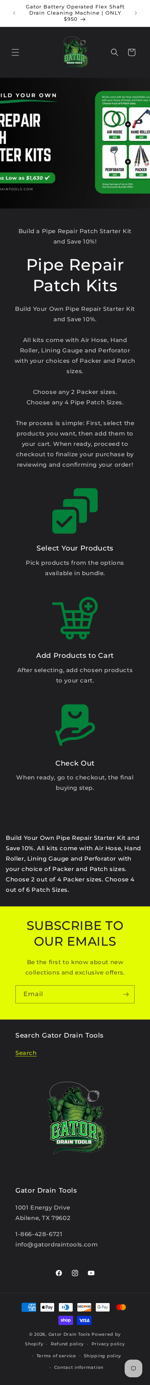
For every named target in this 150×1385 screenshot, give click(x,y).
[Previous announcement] (14, 13)
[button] (15, 52)
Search (26, 1052)
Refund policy (67, 1344)
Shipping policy (103, 1355)
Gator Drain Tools (69, 1334)
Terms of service (56, 1355)
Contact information (78, 1367)
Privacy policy (108, 1344)
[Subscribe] (125, 994)
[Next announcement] (135, 13)
